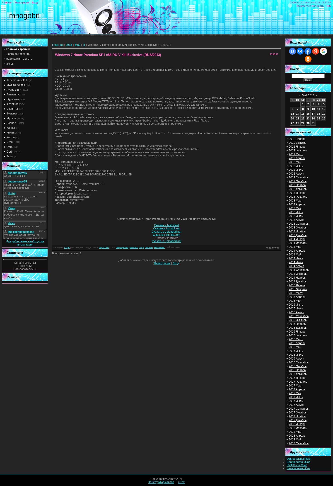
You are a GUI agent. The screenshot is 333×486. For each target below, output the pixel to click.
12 (323, 109)
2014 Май (295, 254)
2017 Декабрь (297, 420)
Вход (35, 2)
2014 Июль (296, 262)
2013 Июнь (296, 212)
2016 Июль (296, 354)
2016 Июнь (296, 350)
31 (313, 123)
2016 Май (295, 347)
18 (318, 113)
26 (323, 118)
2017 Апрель (297, 389)
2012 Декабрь (297, 189)
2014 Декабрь (297, 281)
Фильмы (12, 113)
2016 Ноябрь (297, 370)
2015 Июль (296, 308)
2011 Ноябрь (297, 139)
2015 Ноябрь (297, 324)
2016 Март (296, 339)
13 (292, 113)
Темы (10, 156)
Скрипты (12, 108)
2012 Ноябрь (297, 185)
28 (297, 123)
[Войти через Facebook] (307, 51)
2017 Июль (296, 401)
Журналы (13, 99)
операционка (122, 247)
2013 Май (295, 208)
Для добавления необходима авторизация (25, 243)
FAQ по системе (297, 465)
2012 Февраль (298, 150)
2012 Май (295, 162)
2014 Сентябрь (299, 270)
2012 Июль (296, 169)
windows (134, 247)
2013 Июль (296, 216)
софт (141, 247)
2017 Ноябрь (297, 416)
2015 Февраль (298, 289)
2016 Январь (297, 331)
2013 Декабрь (297, 235)
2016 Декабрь (297, 374)
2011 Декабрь (297, 142)
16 (308, 113)
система (149, 247)
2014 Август (296, 266)
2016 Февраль (298, 335)
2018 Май (295, 439)
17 (313, 113)
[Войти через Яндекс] (315, 51)
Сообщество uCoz (298, 462)
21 (297, 118)
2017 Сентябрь (299, 408)
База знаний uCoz (298, 468)
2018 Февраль (298, 428)
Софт (10, 151)
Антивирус (13, 94)
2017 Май (295, 393)
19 (323, 113)
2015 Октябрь (297, 320)
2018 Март (296, 431)
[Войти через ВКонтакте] (300, 51)
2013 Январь (297, 192)
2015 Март (296, 293)
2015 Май (295, 300)
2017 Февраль (298, 381)
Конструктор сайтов (161, 482)
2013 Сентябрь (299, 223)
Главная (7, 2)
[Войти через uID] (292, 51)
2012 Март (296, 154)
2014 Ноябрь (297, 277)
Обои (10, 146)
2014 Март (296, 246)
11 (318, 109)
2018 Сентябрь (299, 443)
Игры (10, 142)
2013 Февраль (298, 196)
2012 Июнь (296, 166)
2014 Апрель (297, 250)
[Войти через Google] (323, 51)
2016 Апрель (297, 343)
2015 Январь (297, 285)
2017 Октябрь (297, 412)
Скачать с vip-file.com (166, 234)
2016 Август (296, 358)
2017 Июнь (296, 397)
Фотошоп (13, 104)
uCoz (181, 482)
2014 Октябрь (297, 273)
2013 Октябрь (297, 227)
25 (318, 118)
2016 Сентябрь (299, 362)
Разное (11, 123)
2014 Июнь (296, 258)
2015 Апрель (297, 297)
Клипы (11, 127)
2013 (69, 44)
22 (302, 118)
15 (302, 113)
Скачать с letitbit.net (166, 225)
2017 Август (296, 404)
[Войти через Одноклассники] (308, 59)
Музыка (11, 118)
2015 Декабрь (297, 327)
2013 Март (296, 200)
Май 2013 (308, 95)
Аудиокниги (14, 89)
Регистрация (21, 2)
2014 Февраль (298, 243)
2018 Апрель (297, 435)
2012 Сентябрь (299, 177)
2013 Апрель (297, 204)
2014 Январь (297, 239)
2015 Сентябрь (299, 316)
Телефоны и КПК (17, 80)
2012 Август (296, 173)
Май (77, 44)
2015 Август (296, 312)
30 (308, 123)
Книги (10, 132)
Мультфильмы (16, 85)
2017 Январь (297, 377)
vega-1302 (104, 247)
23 (308, 118)
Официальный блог (299, 458)
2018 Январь (297, 424)
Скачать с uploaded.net (166, 231)
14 (297, 113)
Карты (11, 137)
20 (292, 118)
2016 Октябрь (297, 366)
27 (292, 123)
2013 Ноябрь (297, 231)
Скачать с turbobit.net (166, 228)
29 (302, 123)
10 (313, 109)
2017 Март (296, 385)
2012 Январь (297, 146)
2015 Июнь (296, 304)
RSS (328, 6)
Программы (159, 247)
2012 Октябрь (297, 181)
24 (313, 118)
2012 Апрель (297, 158)
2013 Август (296, 219)
